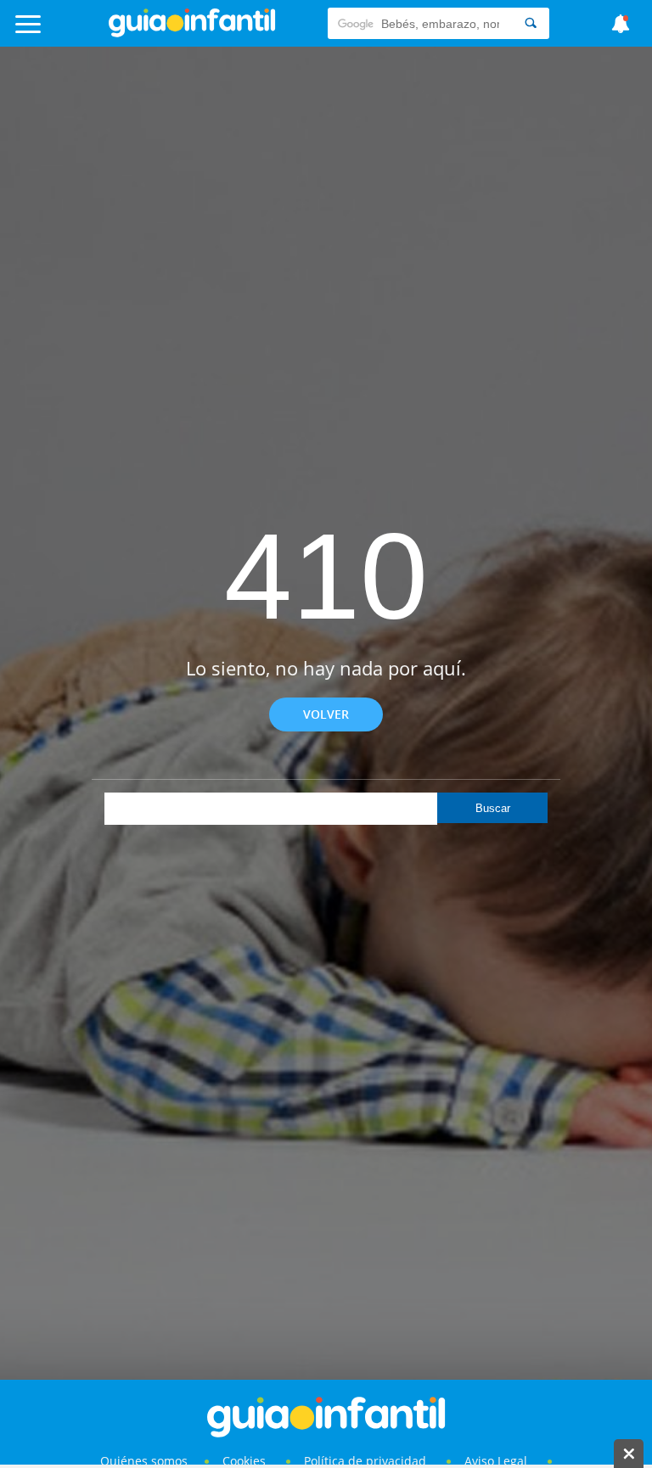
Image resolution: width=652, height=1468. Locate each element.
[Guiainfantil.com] (192, 33)
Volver (326, 714)
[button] (64, 31)
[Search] (530, 23)
